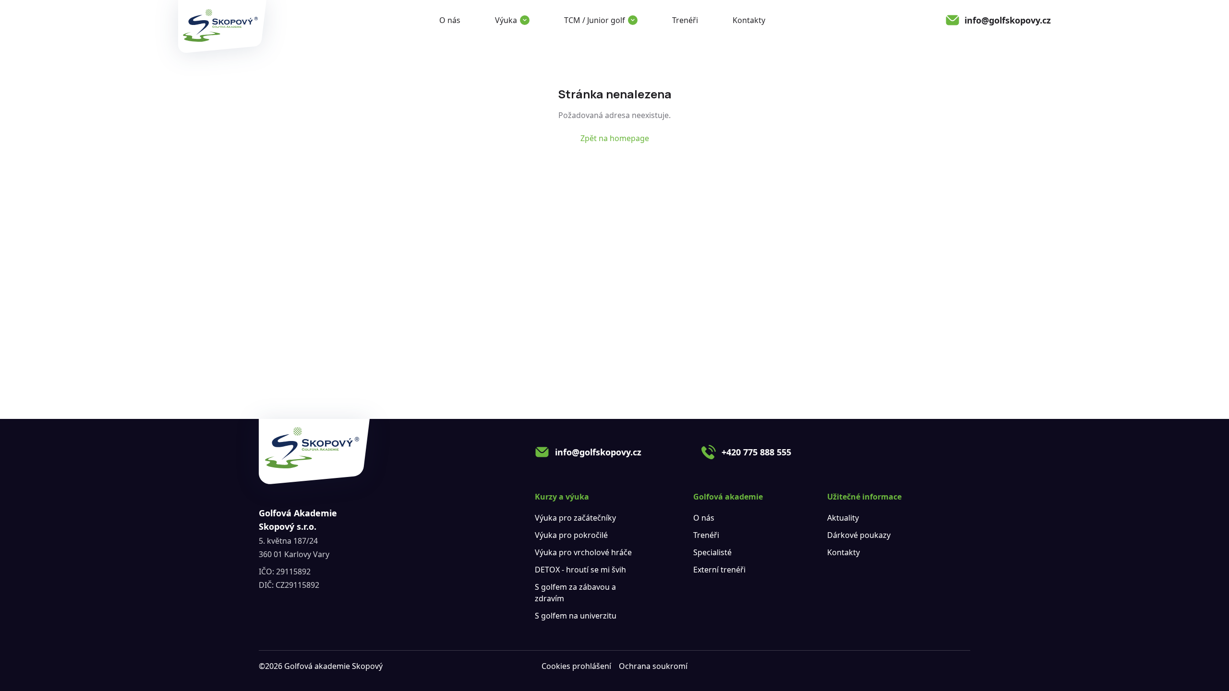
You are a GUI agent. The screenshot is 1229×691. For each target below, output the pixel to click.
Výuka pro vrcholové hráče (583, 552)
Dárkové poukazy (859, 535)
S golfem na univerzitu (575, 615)
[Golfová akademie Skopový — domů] (222, 26)
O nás (449, 20)
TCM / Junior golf (594, 20)
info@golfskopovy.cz (598, 452)
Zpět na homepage (614, 138)
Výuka (506, 20)
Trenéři (685, 20)
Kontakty (749, 20)
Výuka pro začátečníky (575, 517)
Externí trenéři (719, 569)
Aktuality (843, 517)
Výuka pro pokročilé (571, 535)
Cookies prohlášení (576, 666)
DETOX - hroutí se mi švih (580, 569)
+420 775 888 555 (756, 452)
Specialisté (712, 552)
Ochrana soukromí (653, 666)
